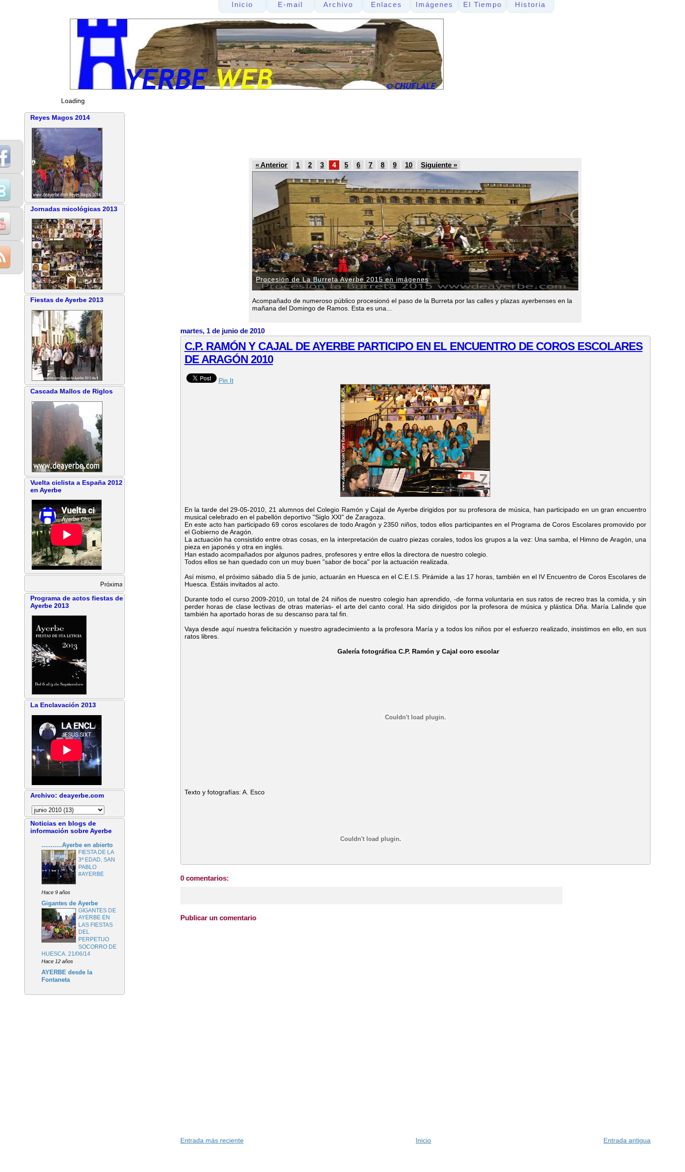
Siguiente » (439, 165)
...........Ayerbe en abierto (77, 845)
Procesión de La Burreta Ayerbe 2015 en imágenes (342, 279)
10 (408, 165)
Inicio (423, 1140)
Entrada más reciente (212, 1140)
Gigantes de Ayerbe (69, 903)
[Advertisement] (357, 133)
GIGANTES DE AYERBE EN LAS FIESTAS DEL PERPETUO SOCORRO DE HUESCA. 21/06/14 (78, 932)
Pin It (226, 380)
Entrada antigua (627, 1140)
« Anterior (271, 165)
